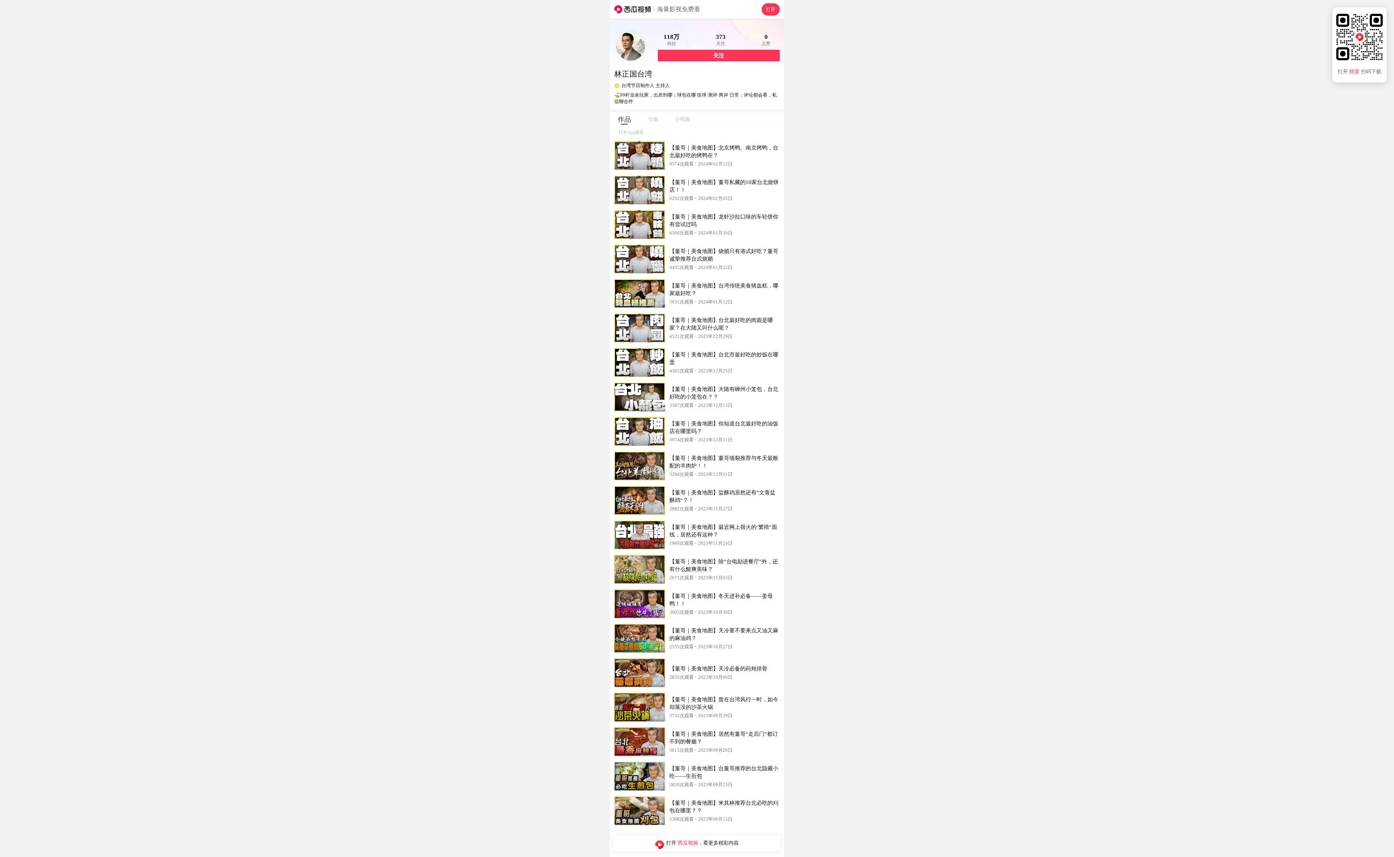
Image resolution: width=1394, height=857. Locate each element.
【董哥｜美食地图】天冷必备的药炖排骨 (718, 669)
